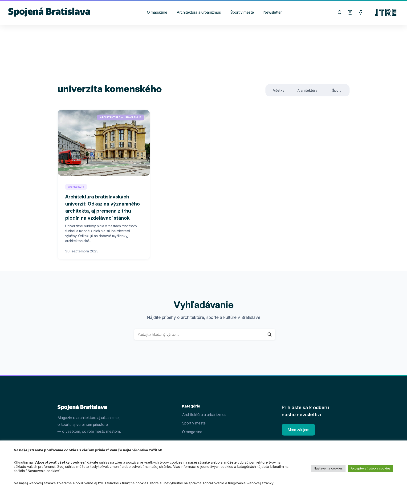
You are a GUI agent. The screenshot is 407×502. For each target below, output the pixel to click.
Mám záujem (298, 429)
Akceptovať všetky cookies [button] (371, 468)
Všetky (278, 90)
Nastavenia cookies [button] (328, 468)
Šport (336, 90)
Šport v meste (194, 423)
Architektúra (307, 90)
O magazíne (192, 431)
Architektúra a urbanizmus (121, 117)
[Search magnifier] (269, 334)
